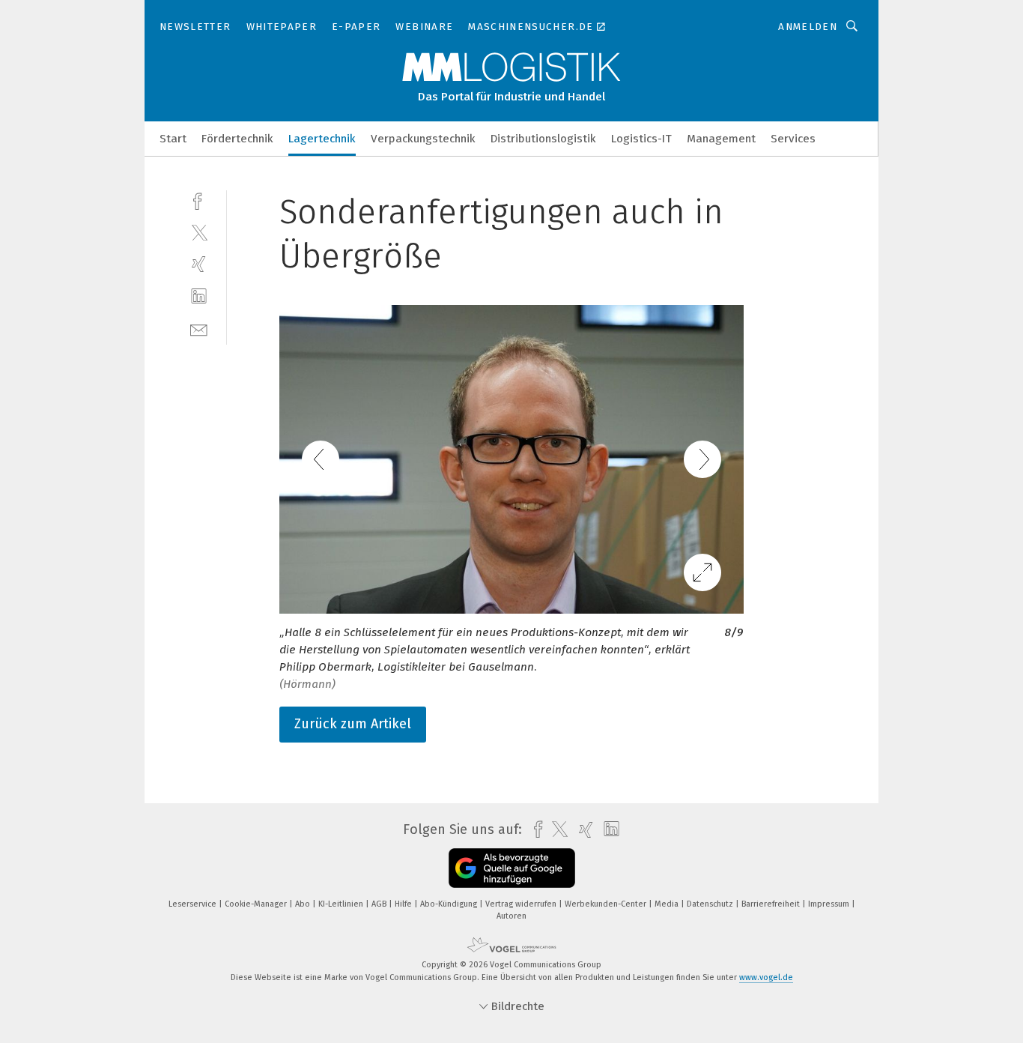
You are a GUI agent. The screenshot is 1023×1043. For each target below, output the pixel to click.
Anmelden (807, 26)
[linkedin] (198, 296)
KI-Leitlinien (341, 904)
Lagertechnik (322, 138)
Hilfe (404, 904)
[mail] (198, 328)
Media (668, 904)
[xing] (198, 264)
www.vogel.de (766, 977)
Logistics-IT (641, 138)
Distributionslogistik (543, 138)
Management (721, 138)
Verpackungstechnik (423, 138)
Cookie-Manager (257, 904)
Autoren (511, 916)
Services (793, 138)
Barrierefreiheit (771, 904)
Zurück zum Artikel (352, 724)
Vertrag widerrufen (522, 904)
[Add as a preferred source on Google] (512, 868)
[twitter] (198, 232)
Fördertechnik (237, 138)
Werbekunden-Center (607, 904)
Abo (303, 904)
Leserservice (194, 904)
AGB (380, 904)
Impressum (830, 904)
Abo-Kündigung (449, 904)
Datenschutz (711, 904)
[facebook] (198, 199)
